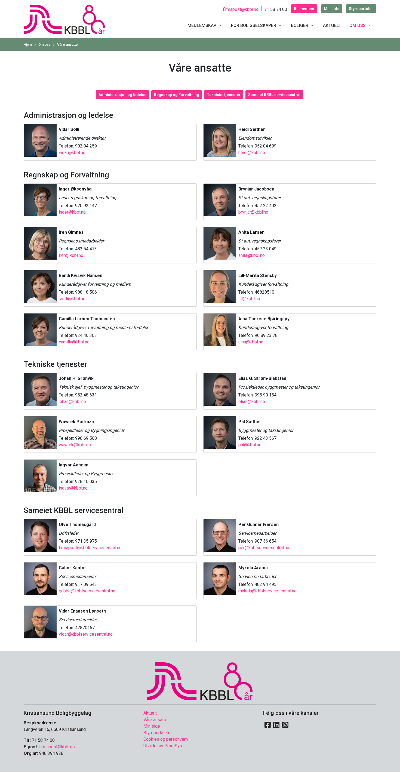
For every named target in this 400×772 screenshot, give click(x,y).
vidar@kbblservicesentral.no (86, 634)
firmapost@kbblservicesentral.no (90, 547)
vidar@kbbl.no (72, 152)
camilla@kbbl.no (74, 342)
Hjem (28, 44)
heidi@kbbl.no (251, 152)
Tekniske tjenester (224, 95)
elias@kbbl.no (251, 401)
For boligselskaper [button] (254, 25)
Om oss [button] (358, 25)
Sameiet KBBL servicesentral (274, 95)
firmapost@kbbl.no (241, 9)
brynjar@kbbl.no (253, 212)
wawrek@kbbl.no (75, 444)
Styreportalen (361, 9)
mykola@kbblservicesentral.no (267, 590)
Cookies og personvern (165, 739)
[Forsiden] (64, 18)
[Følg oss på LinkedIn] (276, 725)
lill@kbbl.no (249, 298)
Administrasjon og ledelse (122, 95)
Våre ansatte (67, 44)
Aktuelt (332, 25)
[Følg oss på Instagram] (285, 725)
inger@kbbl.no (72, 212)
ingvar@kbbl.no (73, 488)
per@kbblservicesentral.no (263, 547)
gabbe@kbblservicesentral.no (87, 590)
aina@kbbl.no (250, 342)
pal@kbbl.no (249, 444)
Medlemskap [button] (202, 25)
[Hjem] (200, 680)
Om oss (44, 44)
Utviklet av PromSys (162, 745)
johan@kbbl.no (72, 401)
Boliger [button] (300, 25)
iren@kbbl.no (71, 255)
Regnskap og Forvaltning (176, 95)
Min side (331, 9)
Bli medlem (304, 9)
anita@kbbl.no (251, 255)
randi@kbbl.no (72, 298)
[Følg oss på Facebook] (267, 725)
